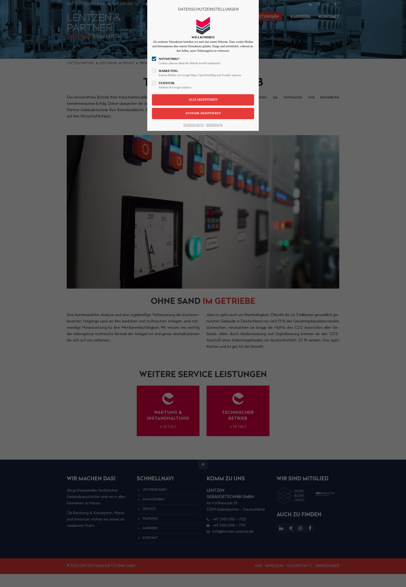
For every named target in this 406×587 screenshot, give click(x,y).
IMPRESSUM (214, 125)
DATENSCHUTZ (193, 125)
